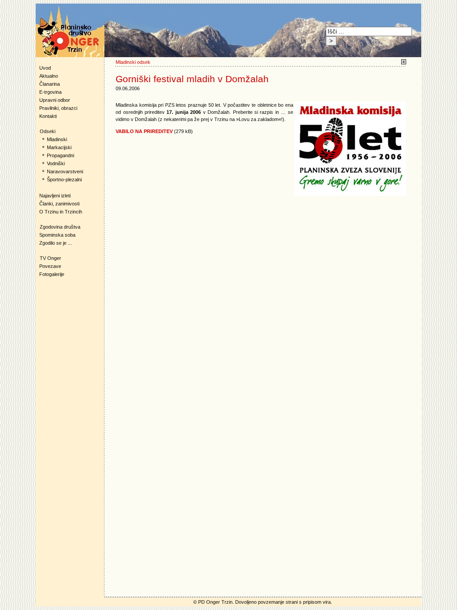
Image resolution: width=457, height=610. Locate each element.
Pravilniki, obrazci (58, 108)
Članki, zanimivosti (59, 203)
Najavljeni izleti (55, 195)
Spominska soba (57, 235)
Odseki (45, 131)
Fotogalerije (51, 274)
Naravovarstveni (65, 171)
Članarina (49, 84)
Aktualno (48, 76)
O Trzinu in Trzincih (60, 211)
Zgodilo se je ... (55, 243)
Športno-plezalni (64, 179)
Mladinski (57, 139)
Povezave (50, 266)
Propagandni (60, 155)
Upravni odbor (54, 100)
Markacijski (59, 147)
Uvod (45, 68)
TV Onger (48, 258)
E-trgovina (50, 92)
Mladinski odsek (133, 62)
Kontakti (48, 116)
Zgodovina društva (58, 227)
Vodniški (56, 163)
